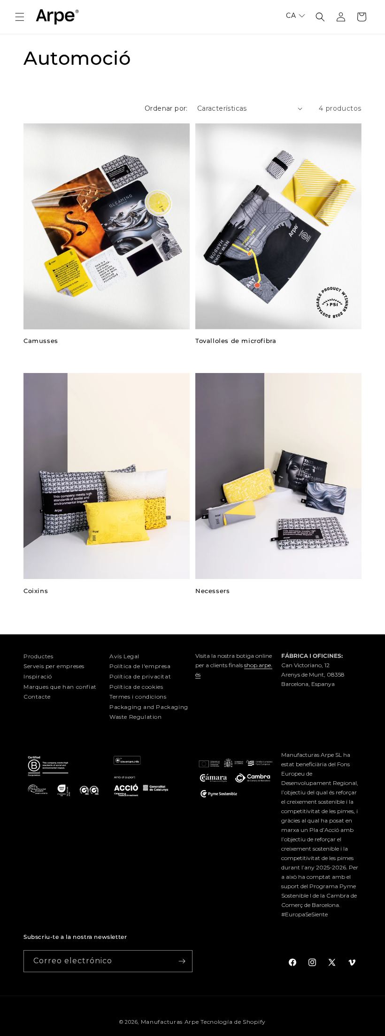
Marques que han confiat (60, 686)
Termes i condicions (137, 696)
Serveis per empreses (54, 666)
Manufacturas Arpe (170, 1021)
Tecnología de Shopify (233, 1021)
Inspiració (37, 676)
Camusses (40, 340)
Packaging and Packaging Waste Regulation (148, 712)
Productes (38, 656)
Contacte (37, 696)
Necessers (212, 590)
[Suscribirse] (181, 961)
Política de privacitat (140, 676)
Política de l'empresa (140, 666)
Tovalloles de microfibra (235, 340)
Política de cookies (136, 686)
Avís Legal (124, 656)
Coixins (35, 590)
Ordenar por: (166, 108)
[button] (19, 17)
